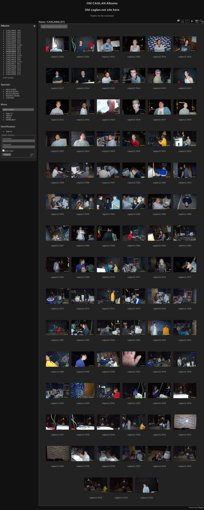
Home (42, 22)
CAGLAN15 (11, 60)
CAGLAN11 (11, 51)
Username (6, 138)
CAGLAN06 (11, 41)
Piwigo (200, 507)
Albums (5, 25)
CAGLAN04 (11, 37)
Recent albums (12, 94)
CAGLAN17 (11, 64)
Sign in (9, 131)
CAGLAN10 (11, 49)
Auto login (9, 151)
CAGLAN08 (11, 45)
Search (9, 115)
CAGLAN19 (11, 68)
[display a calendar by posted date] (197, 21)
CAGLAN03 (11, 35)
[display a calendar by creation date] (202, 21)
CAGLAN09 (11, 47)
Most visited (11, 89)
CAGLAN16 (11, 62)
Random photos (13, 96)
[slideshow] (192, 21)
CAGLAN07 (11, 43)
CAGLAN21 (11, 70)
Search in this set (56, 26)
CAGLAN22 (11, 72)
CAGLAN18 (11, 66)
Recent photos (12, 91)
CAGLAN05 (11, 39)
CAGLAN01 (11, 31)
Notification (11, 120)
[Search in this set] (178, 20)
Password (6, 144)
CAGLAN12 (11, 53)
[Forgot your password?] (31, 155)
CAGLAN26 (11, 74)
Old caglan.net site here (102, 9)
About (8, 118)
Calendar (10, 98)
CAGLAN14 (11, 57)
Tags (8, 113)
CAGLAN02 (11, 33)
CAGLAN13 (11, 55)
